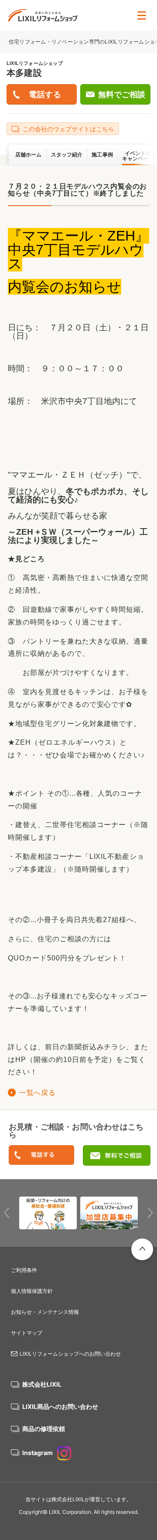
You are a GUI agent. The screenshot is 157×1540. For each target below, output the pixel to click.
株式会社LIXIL (41, 1384)
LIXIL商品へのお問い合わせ (60, 1406)
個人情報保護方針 (32, 1291)
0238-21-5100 (41, 1155)
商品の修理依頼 (43, 1428)
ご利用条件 (24, 1270)
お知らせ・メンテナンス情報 (45, 1312)
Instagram (37, 1452)
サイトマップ (26, 1333)
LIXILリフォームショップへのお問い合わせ (70, 1353)
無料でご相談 (121, 94)
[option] (48, 1213)
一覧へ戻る (37, 1092)
